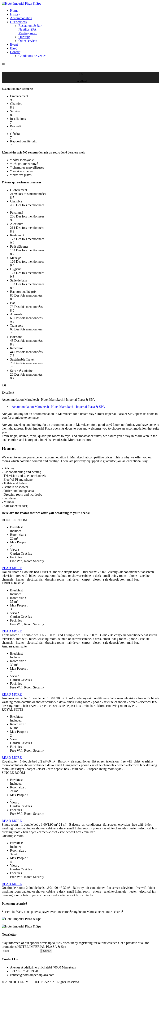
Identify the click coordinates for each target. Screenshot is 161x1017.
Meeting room (27, 33)
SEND (47, 950)
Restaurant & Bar (30, 25)
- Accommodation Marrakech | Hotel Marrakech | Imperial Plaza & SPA (57, 406)
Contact (15, 52)
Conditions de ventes (32, 56)
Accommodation (21, 18)
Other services (27, 40)
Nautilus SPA (27, 29)
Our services (18, 22)
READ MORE (12, 568)
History (15, 14)
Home (14, 10)
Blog (13, 48)
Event (14, 44)
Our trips (24, 37)
